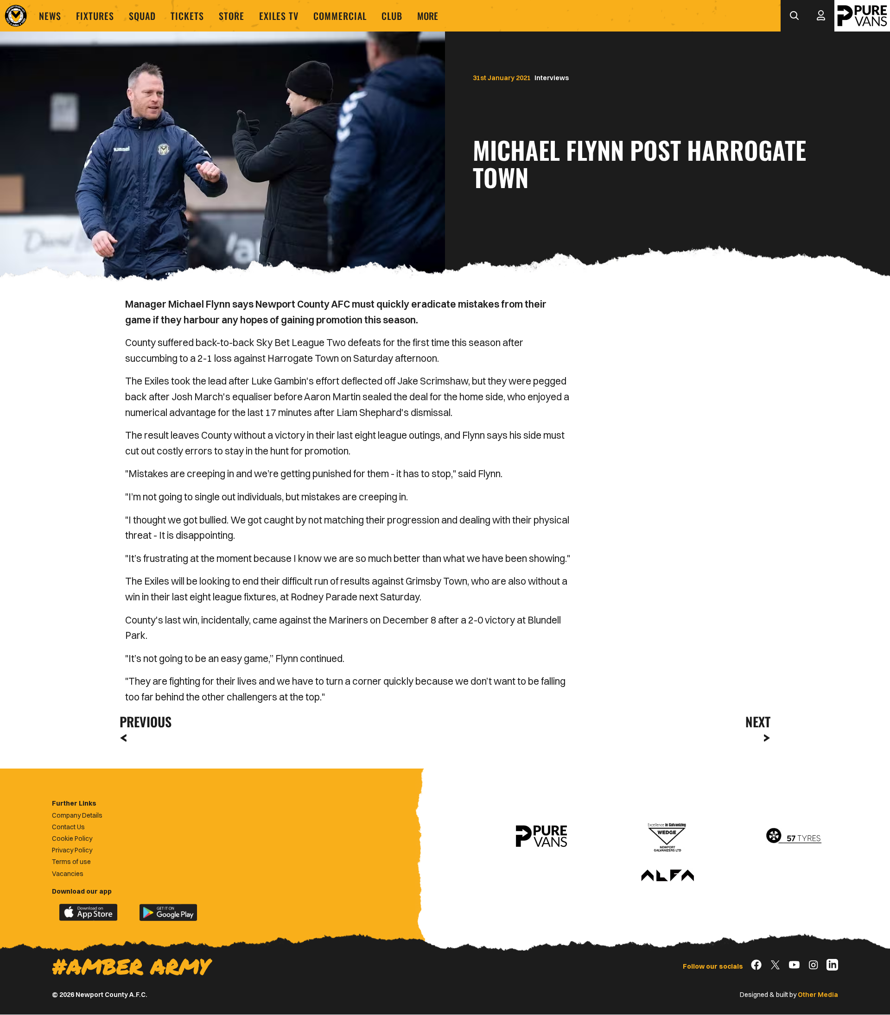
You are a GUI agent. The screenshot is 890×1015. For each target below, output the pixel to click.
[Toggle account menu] (820, 16)
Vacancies (67, 874)
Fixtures (95, 16)
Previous (143, 721)
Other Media (818, 994)
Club (391, 16)
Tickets (187, 16)
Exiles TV (279, 16)
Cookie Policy (72, 838)
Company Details (77, 815)
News (50, 16)
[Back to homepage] (16, 16)
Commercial (340, 16)
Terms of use (71, 861)
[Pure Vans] (862, 16)
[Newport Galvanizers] (667, 836)
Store (231, 16)
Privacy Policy (72, 850)
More (427, 16)
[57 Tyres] (793, 836)
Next (757, 721)
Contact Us (68, 827)
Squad (142, 16)
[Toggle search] (794, 16)
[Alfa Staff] (667, 876)
